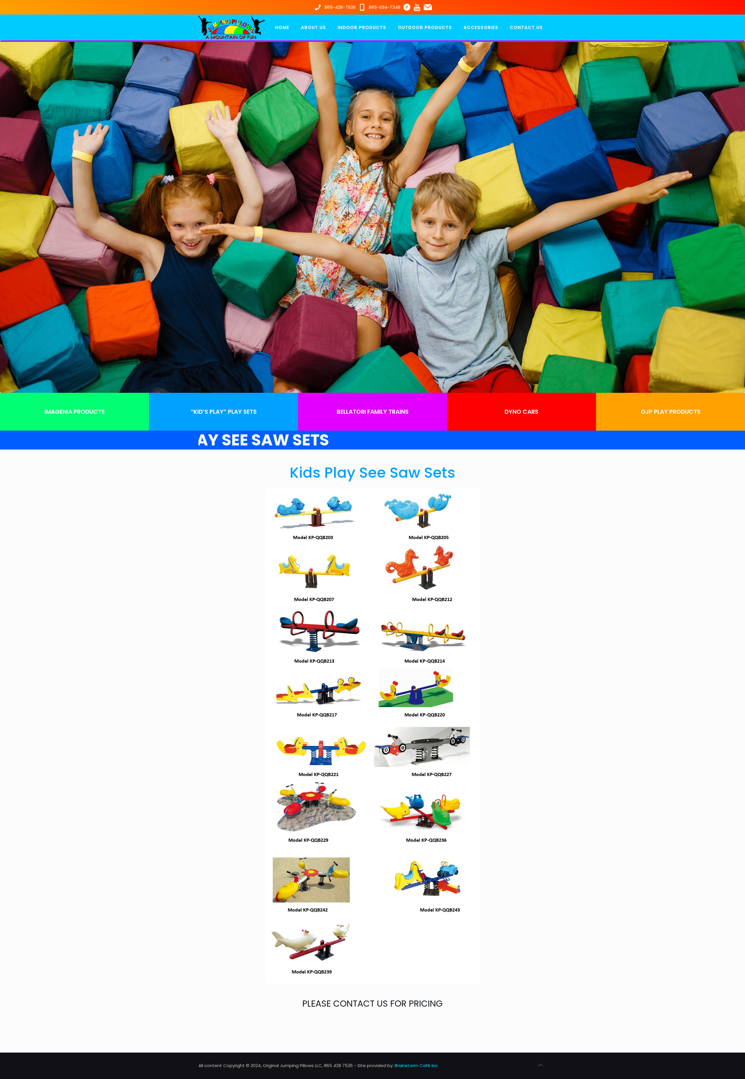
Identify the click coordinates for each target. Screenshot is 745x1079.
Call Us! (422, 1027)
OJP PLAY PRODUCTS (670, 412)
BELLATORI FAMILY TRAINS (373, 412)
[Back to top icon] (540, 1065)
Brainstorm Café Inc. (417, 1065)
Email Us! (332, 1027)
